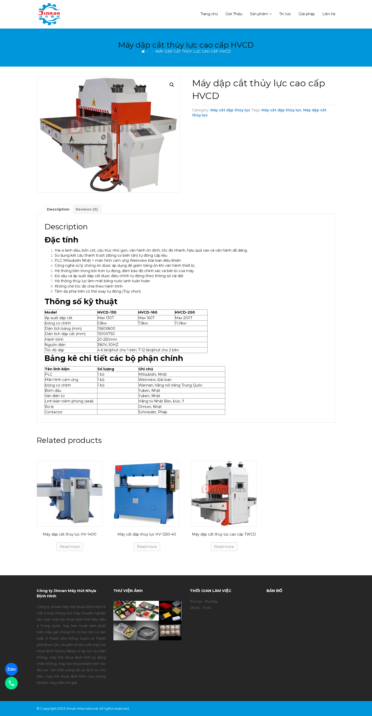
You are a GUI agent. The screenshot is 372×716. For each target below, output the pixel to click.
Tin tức (285, 14)
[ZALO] (11, 669)
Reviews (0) (87, 209)
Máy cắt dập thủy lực (230, 110)
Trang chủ (209, 14)
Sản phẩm (259, 14)
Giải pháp (307, 14)
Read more (70, 546)
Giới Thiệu (233, 14)
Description (58, 209)
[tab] (58, 209)
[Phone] (11, 683)
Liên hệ (328, 14)
